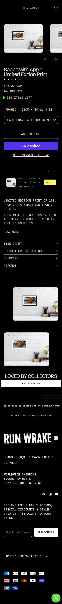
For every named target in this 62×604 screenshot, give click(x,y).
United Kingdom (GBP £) (24, 556)
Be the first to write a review (31, 415)
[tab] (51, 396)
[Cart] (56, 8)
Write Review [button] (31, 383)
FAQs (21, 457)
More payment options (31, 155)
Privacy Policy (40, 457)
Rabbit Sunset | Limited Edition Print (30, 178)
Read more (11, 232)
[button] (23, 38)
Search (9, 457)
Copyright (12, 463)
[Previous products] (48, 171)
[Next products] (55, 171)
